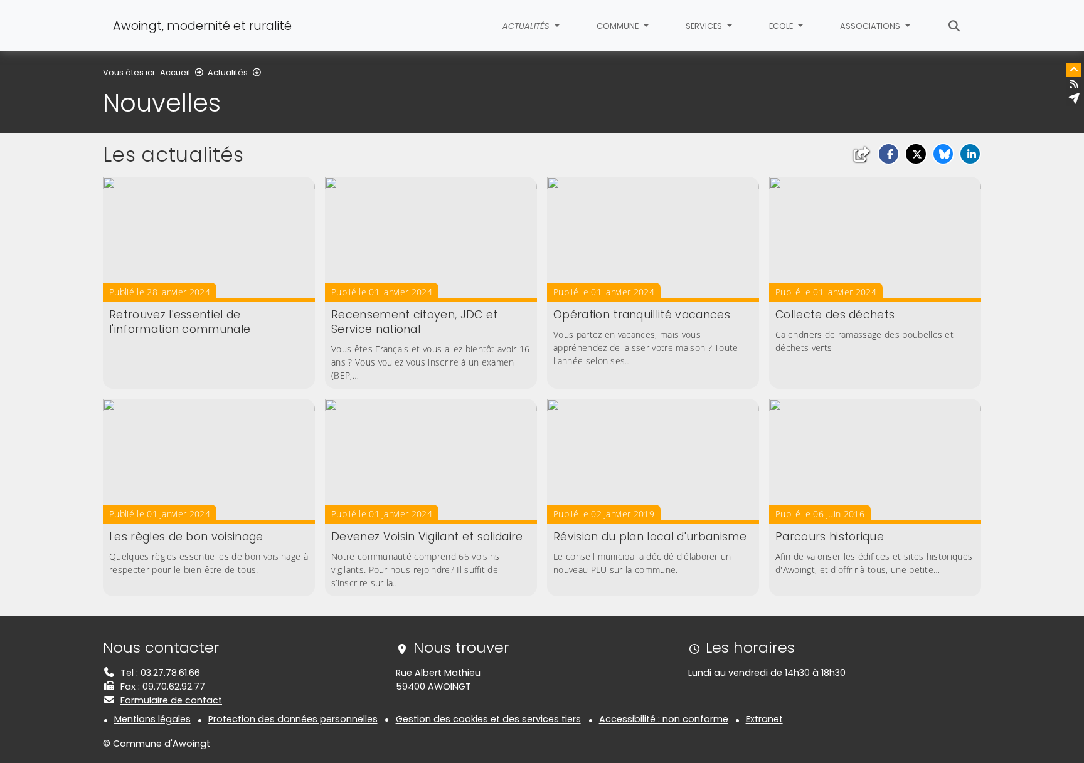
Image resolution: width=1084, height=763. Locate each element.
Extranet (764, 719)
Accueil (175, 72)
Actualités (228, 72)
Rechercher (954, 25)
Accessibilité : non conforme (663, 719)
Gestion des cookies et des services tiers (488, 719)
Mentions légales (152, 719)
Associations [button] (871, 26)
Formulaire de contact (171, 700)
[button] (889, 154)
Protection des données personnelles (293, 719)
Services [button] (705, 26)
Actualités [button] (526, 26)
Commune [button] (618, 26)
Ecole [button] (782, 26)
